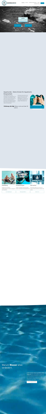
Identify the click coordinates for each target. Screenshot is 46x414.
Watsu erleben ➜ (17, 25)
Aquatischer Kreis (37, 3)
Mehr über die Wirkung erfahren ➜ (31, 382)
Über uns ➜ (37, 191)
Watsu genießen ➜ (23, 191)
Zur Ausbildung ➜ (9, 191)
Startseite (23, 2)
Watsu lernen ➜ (28, 25)
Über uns (26, 2)
